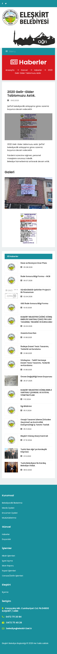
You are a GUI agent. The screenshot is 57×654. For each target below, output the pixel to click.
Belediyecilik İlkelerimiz (12, 503)
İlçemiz (5, 592)
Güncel (24, 70)
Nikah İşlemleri (8, 555)
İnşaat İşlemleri (9, 570)
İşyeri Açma (7, 560)
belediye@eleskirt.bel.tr (19, 628)
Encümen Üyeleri (9, 513)
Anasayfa (10, 70)
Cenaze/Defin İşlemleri (12, 575)
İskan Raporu (8, 565)
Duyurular (6, 539)
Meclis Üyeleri (8, 508)
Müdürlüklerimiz (9, 517)
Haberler (38, 70)
